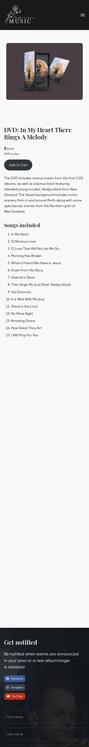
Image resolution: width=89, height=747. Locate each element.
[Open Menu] (83, 15)
